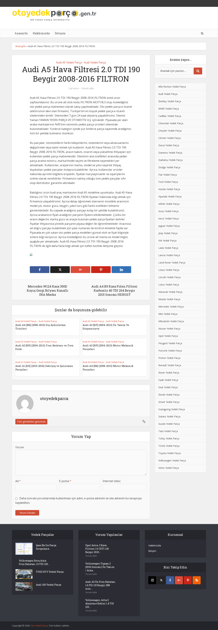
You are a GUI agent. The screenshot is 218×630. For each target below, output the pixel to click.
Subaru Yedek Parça (169, 416)
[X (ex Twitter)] (161, 580)
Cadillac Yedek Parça (169, 116)
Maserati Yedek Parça (170, 291)
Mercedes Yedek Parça (171, 306)
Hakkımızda (41, 33)
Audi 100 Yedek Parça (48, 584)
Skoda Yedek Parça (169, 394)
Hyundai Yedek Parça (170, 196)
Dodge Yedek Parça (169, 167)
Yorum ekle (87, 88)
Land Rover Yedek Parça (171, 262)
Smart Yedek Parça (168, 402)
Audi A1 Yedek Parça (25, 362)
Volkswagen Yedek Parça (172, 460)
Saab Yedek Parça (168, 380)
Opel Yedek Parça (168, 336)
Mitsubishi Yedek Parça (171, 321)
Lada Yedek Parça (168, 247)
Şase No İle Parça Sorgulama (46, 547)
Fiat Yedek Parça (167, 174)
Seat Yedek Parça (168, 387)
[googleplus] (179, 580)
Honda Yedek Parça (169, 189)
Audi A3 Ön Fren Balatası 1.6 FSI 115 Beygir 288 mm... (100, 585)
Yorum (19, 447)
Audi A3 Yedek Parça (93, 321)
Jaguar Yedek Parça (169, 225)
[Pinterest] (188, 580)
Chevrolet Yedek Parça (170, 123)
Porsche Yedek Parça (170, 350)
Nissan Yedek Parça (169, 328)
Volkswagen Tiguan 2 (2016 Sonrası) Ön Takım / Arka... (100, 567)
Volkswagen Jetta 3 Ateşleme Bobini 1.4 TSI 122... (99, 603)
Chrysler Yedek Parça (170, 130)
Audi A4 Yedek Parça (25, 321)
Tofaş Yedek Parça (168, 438)
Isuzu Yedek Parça (168, 211)
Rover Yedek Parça (168, 372)
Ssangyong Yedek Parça (171, 409)
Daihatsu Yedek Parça (170, 160)
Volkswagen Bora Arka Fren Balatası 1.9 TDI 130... (34, 562)
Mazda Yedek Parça (169, 299)
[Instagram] (152, 580)
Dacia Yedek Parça (168, 145)
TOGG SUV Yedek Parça (50, 571)
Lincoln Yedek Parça (169, 277)
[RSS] (197, 580)
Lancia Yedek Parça (169, 255)
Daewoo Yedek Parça (170, 152)
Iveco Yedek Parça (168, 218)
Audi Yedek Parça (95, 62)
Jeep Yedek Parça (167, 233)
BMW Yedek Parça (168, 108)
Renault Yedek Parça (169, 365)
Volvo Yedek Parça (168, 467)
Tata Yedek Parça (168, 431)
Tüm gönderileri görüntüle (31, 421)
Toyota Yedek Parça (169, 453)
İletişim (60, 33)
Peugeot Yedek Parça (170, 343)
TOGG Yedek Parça (169, 445)
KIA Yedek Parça (167, 240)
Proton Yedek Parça (169, 358)
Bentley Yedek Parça (169, 101)
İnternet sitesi (111, 481)
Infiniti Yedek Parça (168, 203)
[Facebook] (170, 580)
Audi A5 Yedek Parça (69, 62)
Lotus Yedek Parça (168, 284)
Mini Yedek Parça (167, 314)
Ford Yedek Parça (168, 181)
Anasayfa (21, 33)
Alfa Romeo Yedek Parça (172, 86)
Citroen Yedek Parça (169, 138)
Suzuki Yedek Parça (169, 423)
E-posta (65, 481)
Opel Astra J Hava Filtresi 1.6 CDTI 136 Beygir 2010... (97, 549)
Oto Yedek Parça (39, 625)
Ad (18, 481)
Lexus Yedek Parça (168, 269)
